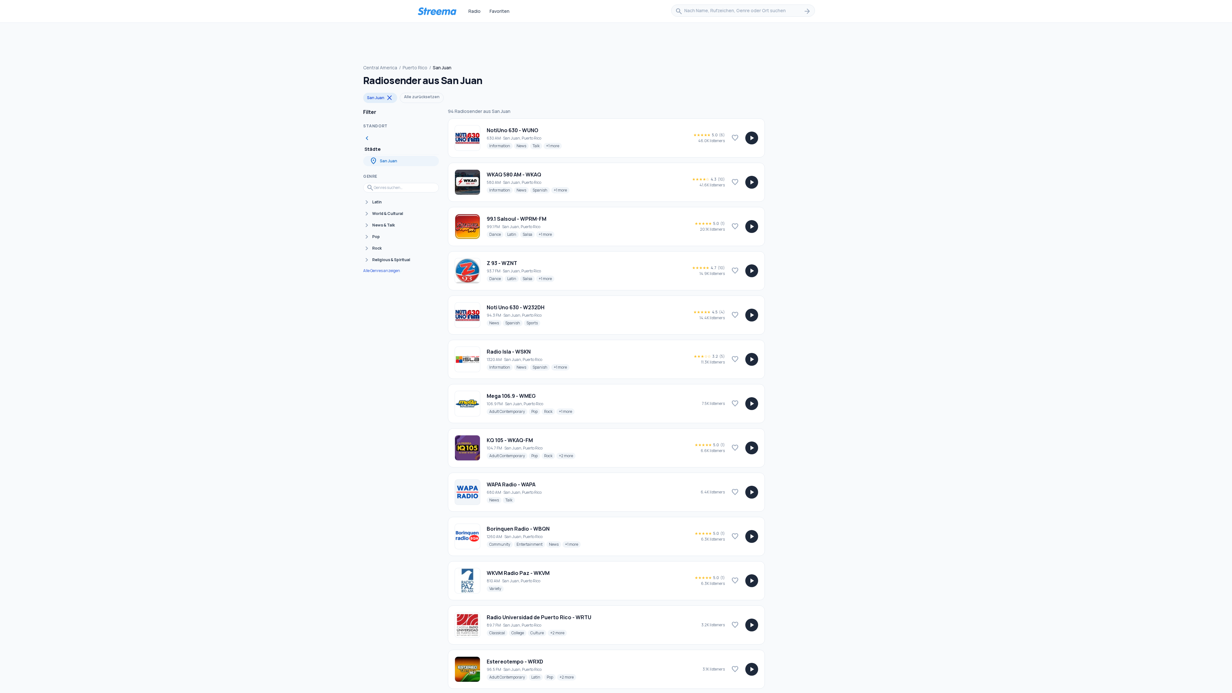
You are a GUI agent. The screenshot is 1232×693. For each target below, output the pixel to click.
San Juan (380, 97)
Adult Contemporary (508, 411)
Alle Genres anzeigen (381, 270)
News (523, 146)
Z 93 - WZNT (502, 263)
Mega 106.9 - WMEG (511, 395)
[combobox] (743, 11)
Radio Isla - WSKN (509, 351)
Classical (498, 633)
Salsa (529, 234)
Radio (474, 11)
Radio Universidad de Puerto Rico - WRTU (539, 617)
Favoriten (499, 11)
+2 (567, 455)
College (518, 633)
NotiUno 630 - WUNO (512, 130)
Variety (496, 588)
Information (501, 146)
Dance (496, 234)
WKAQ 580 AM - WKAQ (514, 174)
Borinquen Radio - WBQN (518, 528)
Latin (513, 234)
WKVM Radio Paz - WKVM (518, 573)
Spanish (541, 190)
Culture (538, 633)
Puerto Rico (415, 67)
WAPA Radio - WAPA (511, 484)
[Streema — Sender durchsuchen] (437, 11)
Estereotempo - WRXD (515, 661)
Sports (533, 323)
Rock (549, 411)
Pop (535, 411)
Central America (380, 67)
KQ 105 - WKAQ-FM (510, 440)
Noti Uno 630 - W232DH (515, 307)
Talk (537, 146)
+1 (554, 146)
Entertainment (531, 544)
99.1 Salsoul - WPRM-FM (516, 218)
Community (501, 544)
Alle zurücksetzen (422, 96)
